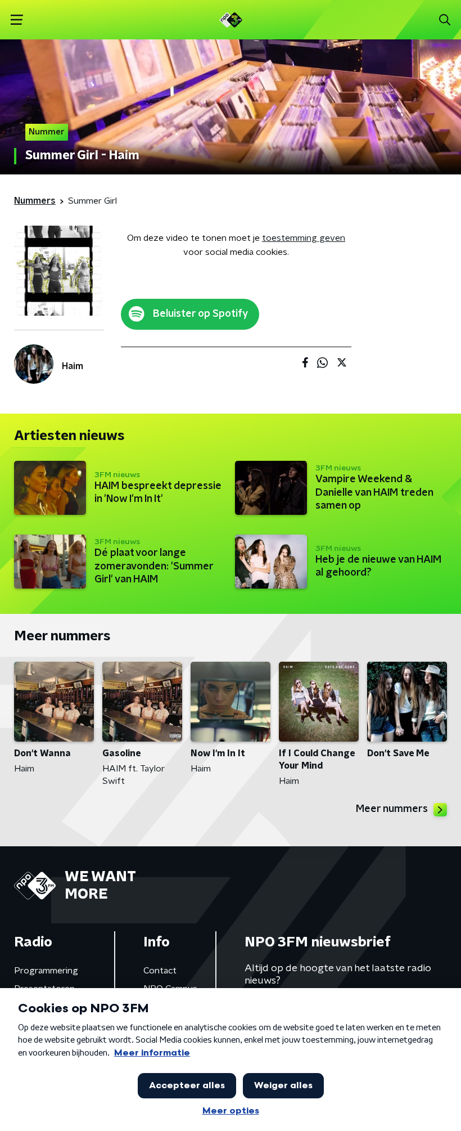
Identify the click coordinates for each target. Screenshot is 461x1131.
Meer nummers (392, 809)
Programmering (46, 970)
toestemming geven (303, 238)
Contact (160, 970)
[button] (17, 20)
